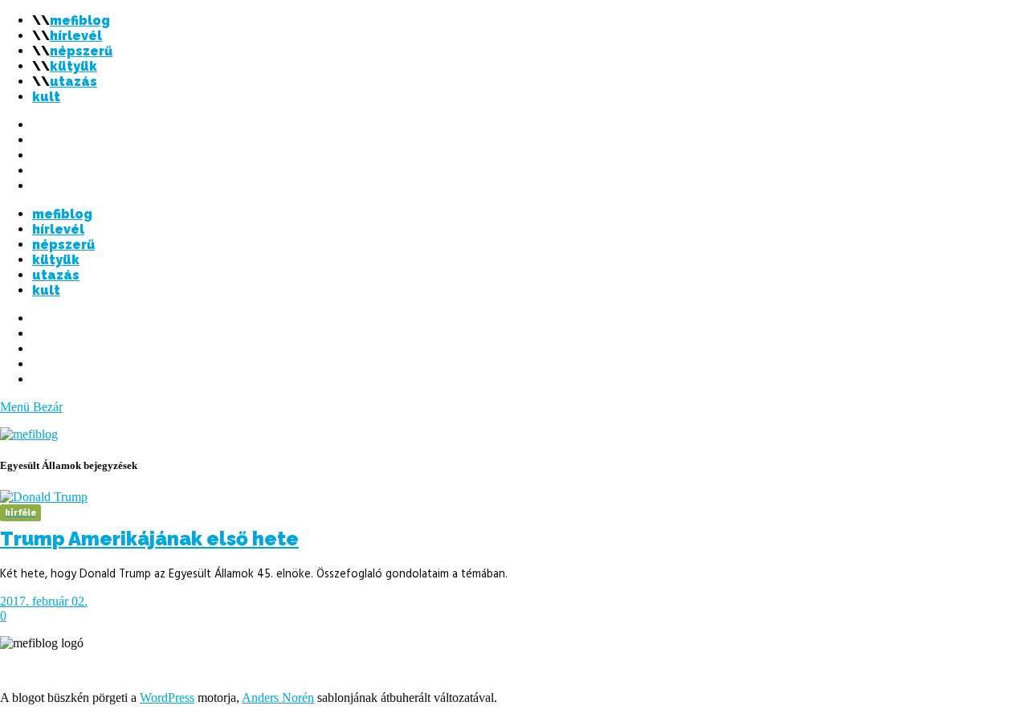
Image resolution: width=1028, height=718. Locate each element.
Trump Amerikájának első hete (149, 538)
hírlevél (76, 35)
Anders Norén (278, 697)
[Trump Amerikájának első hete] (44, 497)
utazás (73, 81)
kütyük (73, 66)
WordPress (167, 697)
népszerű (81, 51)
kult (46, 96)
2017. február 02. (44, 601)
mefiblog (80, 20)
